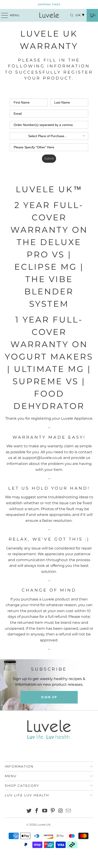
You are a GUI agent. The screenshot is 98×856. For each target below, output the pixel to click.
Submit (49, 158)
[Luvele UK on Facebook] (37, 811)
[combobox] (48, 136)
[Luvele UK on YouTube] (44, 811)
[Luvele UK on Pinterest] (52, 811)
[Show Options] (84, 136)
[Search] (69, 15)
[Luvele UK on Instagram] (60, 811)
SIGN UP (49, 697)
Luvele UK (44, 824)
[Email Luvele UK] (68, 811)
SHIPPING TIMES (49, 4)
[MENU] (2, 15)
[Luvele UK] (49, 15)
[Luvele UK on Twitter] (29, 811)
